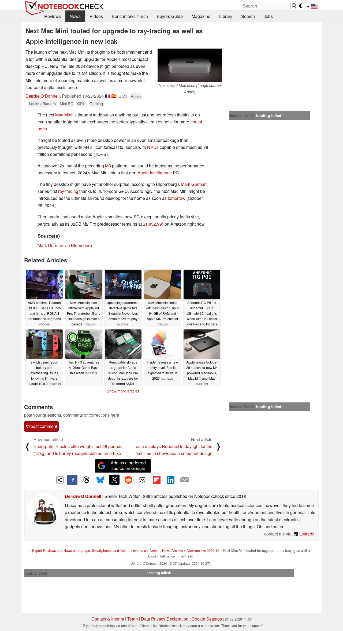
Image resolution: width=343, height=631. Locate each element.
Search (248, 16)
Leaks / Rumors (42, 103)
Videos (96, 16)
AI (125, 96)
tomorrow (176, 198)
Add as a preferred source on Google (128, 465)
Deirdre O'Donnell (42, 96)
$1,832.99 (152, 224)
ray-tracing (68, 191)
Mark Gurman (194, 184)
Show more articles (123, 391)
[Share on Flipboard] (156, 480)
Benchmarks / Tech (130, 16)
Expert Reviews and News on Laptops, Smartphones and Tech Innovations (89, 550)
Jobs (268, 16)
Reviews (52, 16)
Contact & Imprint (107, 619)
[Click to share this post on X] (114, 480)
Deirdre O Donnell (83, 496)
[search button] (294, 6)
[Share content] (60, 480)
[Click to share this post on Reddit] (128, 480)
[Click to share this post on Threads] (86, 480)
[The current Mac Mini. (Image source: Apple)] (190, 65)
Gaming (96, 103)
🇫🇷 (107, 96)
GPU (81, 103)
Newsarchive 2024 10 (203, 550)
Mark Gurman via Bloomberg (65, 245)
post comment (43, 426)
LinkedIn (307, 534)
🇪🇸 (114, 96)
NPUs (153, 147)
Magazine (201, 16)
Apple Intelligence (154, 173)
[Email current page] (185, 480)
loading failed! (242, 115)
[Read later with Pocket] (142, 480)
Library (225, 16)
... (119, 96)
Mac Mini (63, 115)
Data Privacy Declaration (164, 619)
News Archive (172, 550)
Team (132, 619)
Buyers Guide (170, 16)
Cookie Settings (207, 619)
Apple (136, 96)
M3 (108, 166)
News (75, 16)
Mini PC (66, 103)
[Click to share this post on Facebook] (72, 480)
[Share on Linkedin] (170, 480)
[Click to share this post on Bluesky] (100, 480)
